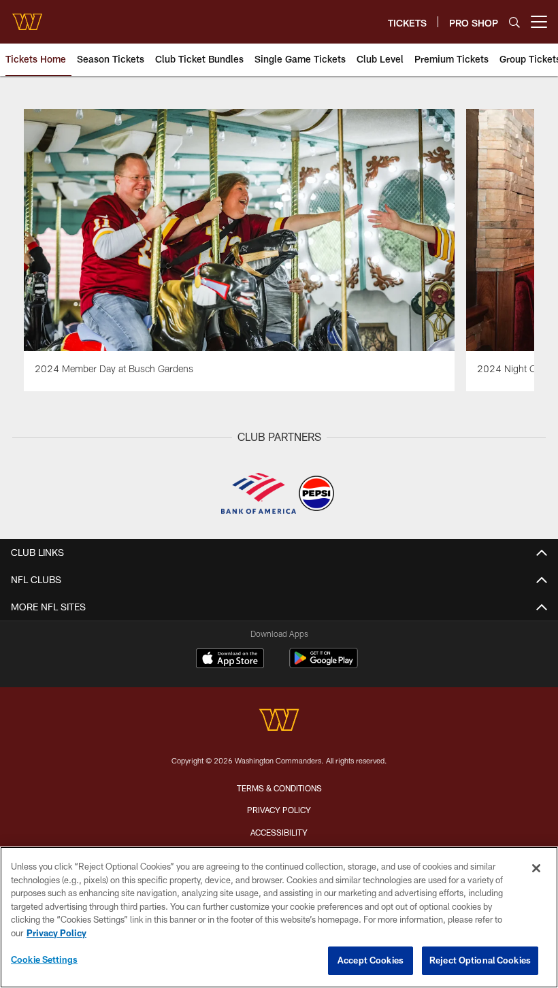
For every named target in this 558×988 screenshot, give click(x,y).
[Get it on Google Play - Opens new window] (323, 665)
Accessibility (279, 832)
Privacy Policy (279, 809)
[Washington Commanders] (279, 721)
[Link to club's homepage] (27, 16)
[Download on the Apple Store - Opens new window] (230, 660)
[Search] (514, 22)
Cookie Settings (44, 959)
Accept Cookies (371, 960)
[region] (279, 917)
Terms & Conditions (279, 788)
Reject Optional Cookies (480, 960)
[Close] (536, 868)
